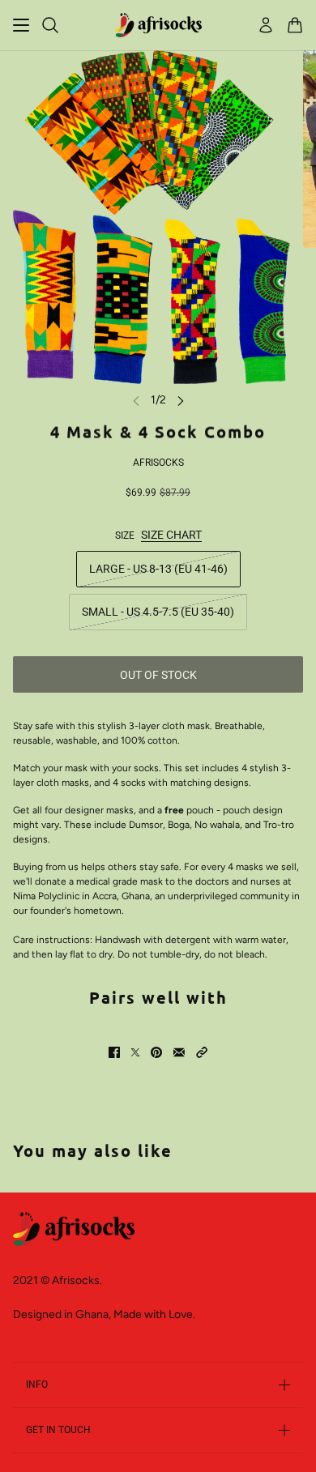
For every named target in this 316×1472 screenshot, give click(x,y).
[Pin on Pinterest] (156, 1052)
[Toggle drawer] (21, 25)
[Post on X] (135, 1052)
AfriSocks (158, 462)
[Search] (50, 25)
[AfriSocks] (158, 25)
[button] (202, 1052)
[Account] (266, 25)
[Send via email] (179, 1052)
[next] (180, 399)
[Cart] (295, 25)
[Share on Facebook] (114, 1052)
